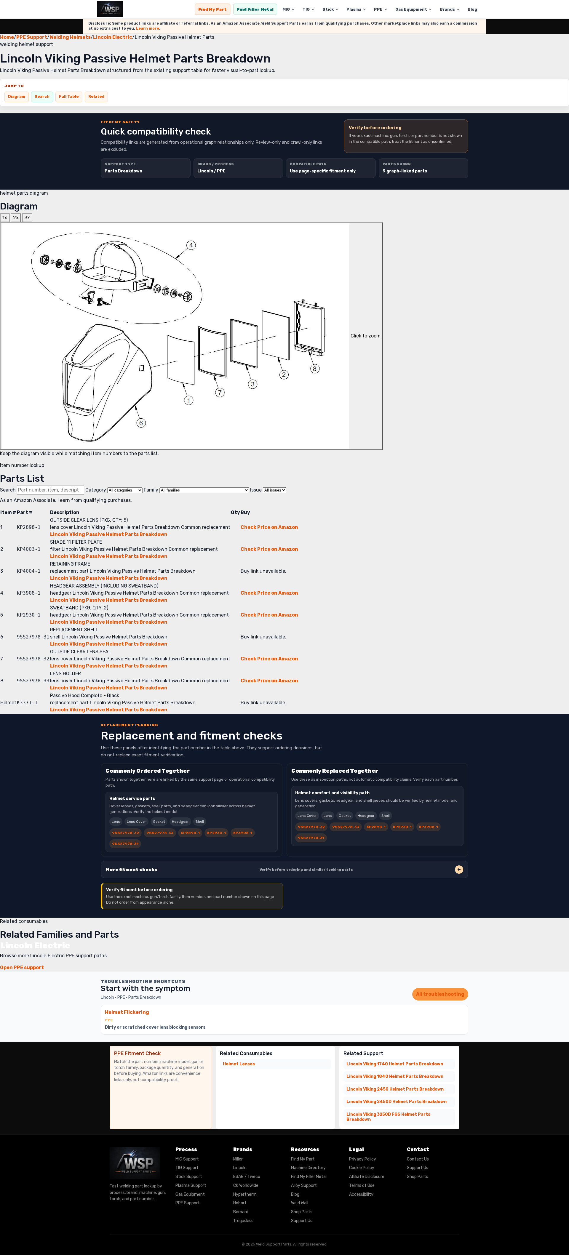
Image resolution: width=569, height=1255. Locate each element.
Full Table (69, 96)
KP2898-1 (190, 833)
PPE (378, 9)
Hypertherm (245, 1194)
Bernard (240, 1211)
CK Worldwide (245, 1185)
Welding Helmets (70, 37)
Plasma (353, 9)
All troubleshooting (440, 994)
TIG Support (187, 1167)
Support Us (301, 1220)
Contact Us (418, 1159)
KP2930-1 (216, 833)
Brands (447, 9)
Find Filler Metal (255, 9)
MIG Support (187, 1159)
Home (7, 37)
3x (27, 217)
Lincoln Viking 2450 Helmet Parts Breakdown (395, 1089)
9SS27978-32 (125, 833)
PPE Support (31, 37)
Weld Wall (299, 1203)
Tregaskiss (243, 1220)
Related (96, 96)
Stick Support (188, 1176)
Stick (328, 9)
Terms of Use (362, 1185)
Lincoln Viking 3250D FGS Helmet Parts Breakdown (388, 1117)
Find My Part (212, 9)
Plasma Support (190, 1185)
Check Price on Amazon (269, 527)
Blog (472, 9)
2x (16, 217)
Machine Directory (308, 1167)
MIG (286, 9)
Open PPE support (22, 967)
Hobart (240, 1203)
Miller (238, 1159)
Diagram (16, 96)
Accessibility (361, 1194)
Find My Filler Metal (309, 1176)
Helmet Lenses (239, 1064)
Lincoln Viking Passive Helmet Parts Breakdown (108, 534)
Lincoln (240, 1167)
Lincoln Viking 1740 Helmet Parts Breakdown (394, 1064)
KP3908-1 (242, 833)
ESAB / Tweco (246, 1176)
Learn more (147, 28)
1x (4, 217)
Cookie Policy (361, 1167)
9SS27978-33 (159, 833)
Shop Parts (301, 1211)
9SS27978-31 (125, 844)
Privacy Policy (362, 1159)
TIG (306, 9)
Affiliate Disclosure (366, 1176)
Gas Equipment (411, 9)
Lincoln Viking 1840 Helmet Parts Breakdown (394, 1076)
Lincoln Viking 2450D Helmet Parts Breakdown (396, 1101)
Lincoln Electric (112, 37)
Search (42, 96)
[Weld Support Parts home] (110, 9)
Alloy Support (304, 1185)
